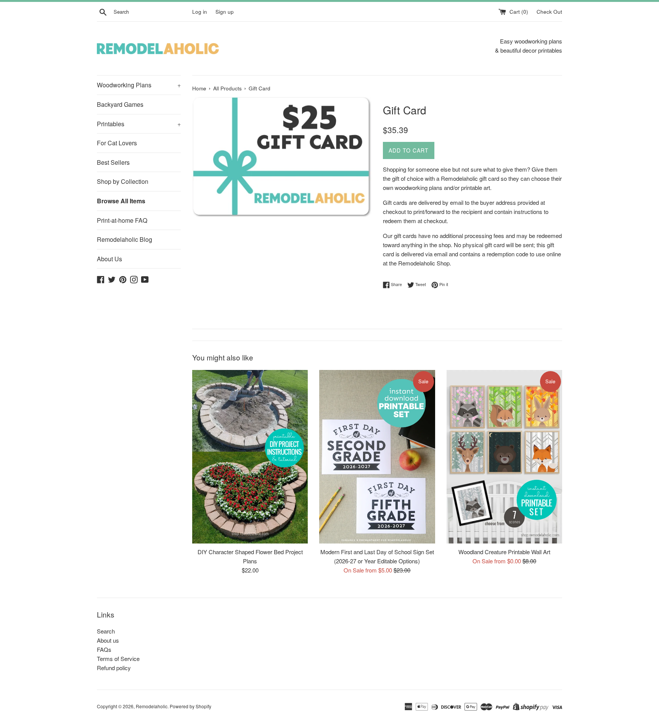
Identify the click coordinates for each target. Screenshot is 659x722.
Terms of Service (118, 658)
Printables (139, 123)
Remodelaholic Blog (124, 239)
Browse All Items (121, 200)
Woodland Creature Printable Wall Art (504, 552)
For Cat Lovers (117, 142)
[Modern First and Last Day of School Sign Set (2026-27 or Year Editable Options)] (377, 457)
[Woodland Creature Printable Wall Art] (504, 457)
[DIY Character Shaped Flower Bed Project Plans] (250, 457)
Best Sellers (113, 162)
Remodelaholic (151, 706)
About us (108, 640)
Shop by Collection (122, 181)
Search (106, 631)
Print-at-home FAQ (122, 220)
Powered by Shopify (190, 706)
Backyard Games (120, 104)
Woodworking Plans (139, 84)
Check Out (549, 11)
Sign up (224, 11)
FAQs (104, 649)
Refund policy (114, 668)
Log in (199, 11)
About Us (109, 258)
